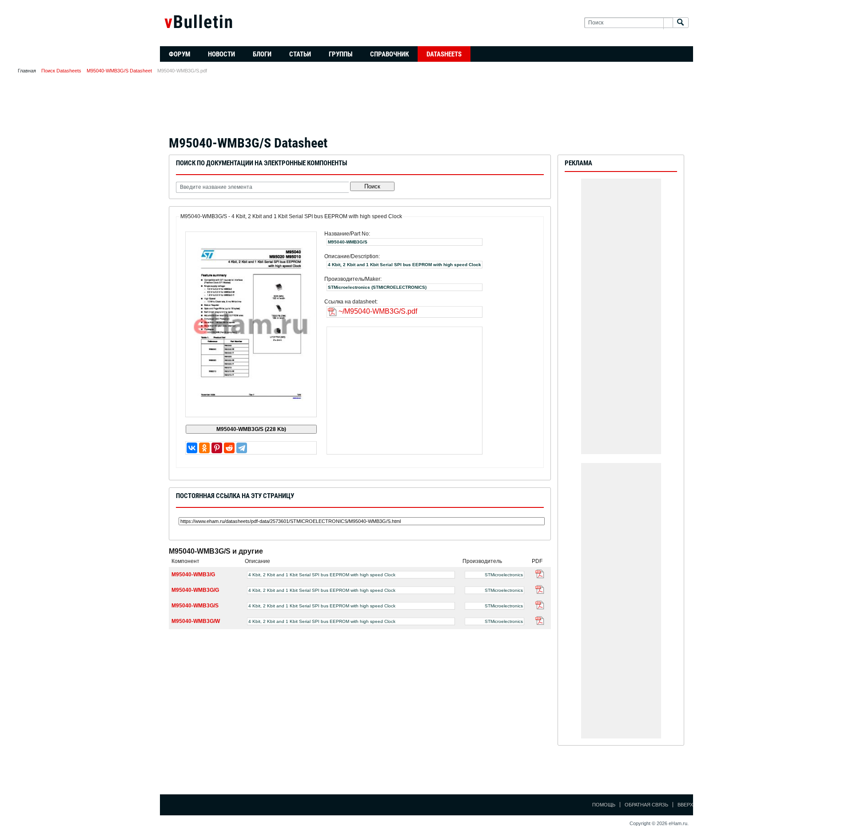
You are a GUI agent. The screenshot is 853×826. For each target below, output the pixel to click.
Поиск (372, 186)
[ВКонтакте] (192, 448)
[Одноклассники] (204, 448)
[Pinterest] (216, 448)
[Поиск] (681, 22)
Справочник (389, 54)
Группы (340, 54)
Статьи (300, 54)
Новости (221, 54)
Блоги (262, 54)
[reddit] (229, 448)
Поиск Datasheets (61, 70)
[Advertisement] (426, 108)
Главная (27, 70)
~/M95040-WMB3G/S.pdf (378, 311)
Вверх (685, 804)
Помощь (603, 804)
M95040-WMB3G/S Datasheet (119, 70)
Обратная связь (646, 804)
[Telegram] (241, 448)
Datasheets (444, 54)
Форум (179, 54)
